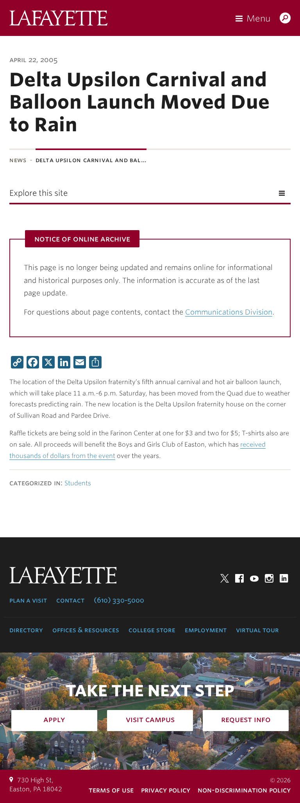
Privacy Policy (165, 790)
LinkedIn (284, 578)
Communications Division (228, 312)
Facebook (239, 578)
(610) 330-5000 (119, 600)
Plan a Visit (28, 600)
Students (77, 483)
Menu (258, 18)
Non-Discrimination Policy (244, 790)
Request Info (246, 719)
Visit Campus (150, 719)
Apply (54, 719)
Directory (26, 630)
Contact (70, 600)
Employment (206, 630)
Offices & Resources (85, 630)
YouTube (254, 578)
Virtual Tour (257, 630)
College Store (152, 630)
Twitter (224, 578)
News (18, 160)
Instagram (269, 578)
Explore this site (38, 193)
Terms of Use (111, 790)
